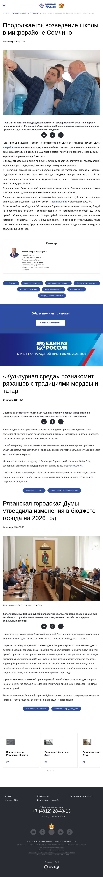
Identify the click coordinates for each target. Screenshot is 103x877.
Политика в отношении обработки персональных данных (52, 852)
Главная (6, 13)
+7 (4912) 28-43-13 (52, 811)
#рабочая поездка (32, 283)
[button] (47, 770)
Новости (35, 13)
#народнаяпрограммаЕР (52, 295)
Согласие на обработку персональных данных (51, 854)
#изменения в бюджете (36, 709)
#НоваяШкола (76, 289)
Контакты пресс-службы (48, 800)
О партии (9, 796)
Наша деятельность (21, 13)
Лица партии (43, 796)
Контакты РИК (11, 800)
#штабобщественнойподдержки (64, 490)
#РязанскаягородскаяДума (66, 709)
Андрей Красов (11, 147)
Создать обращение (50, 323)
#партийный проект (53, 289)
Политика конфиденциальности (51, 850)
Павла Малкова (58, 201)
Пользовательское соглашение (51, 848)
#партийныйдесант (28, 289)
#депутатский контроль (87, 283)
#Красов (11, 283)
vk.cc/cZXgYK (75, 465)
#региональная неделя (58, 283)
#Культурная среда (34, 490)
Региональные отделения (81, 796)
